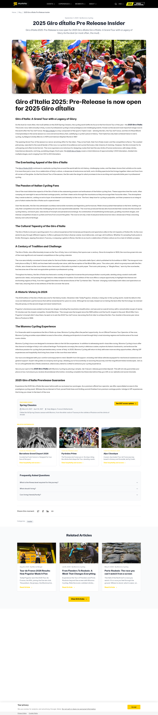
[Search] (116, 4)
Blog (19, 12)
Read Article (25, 587)
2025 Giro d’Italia (74, 151)
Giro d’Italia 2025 (25, 168)
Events (50, 4)
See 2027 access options (125, 403)
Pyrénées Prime (69, 454)
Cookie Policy (33, 713)
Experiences (64, 4)
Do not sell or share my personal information (79, 709)
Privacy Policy (22, 713)
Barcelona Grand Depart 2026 (33, 454)
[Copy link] (52, 511)
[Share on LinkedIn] (48, 511)
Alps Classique (111, 454)
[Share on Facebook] (43, 511)
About (92, 4)
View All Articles (77, 599)
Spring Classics (28, 405)
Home (14, 12)
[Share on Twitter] (38, 511)
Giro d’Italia (50, 131)
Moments (79, 4)
